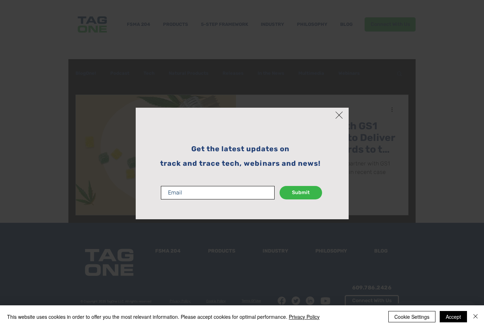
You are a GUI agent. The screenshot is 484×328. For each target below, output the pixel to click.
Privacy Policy (304, 316)
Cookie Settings (411, 316)
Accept (453, 316)
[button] (339, 115)
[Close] (475, 316)
